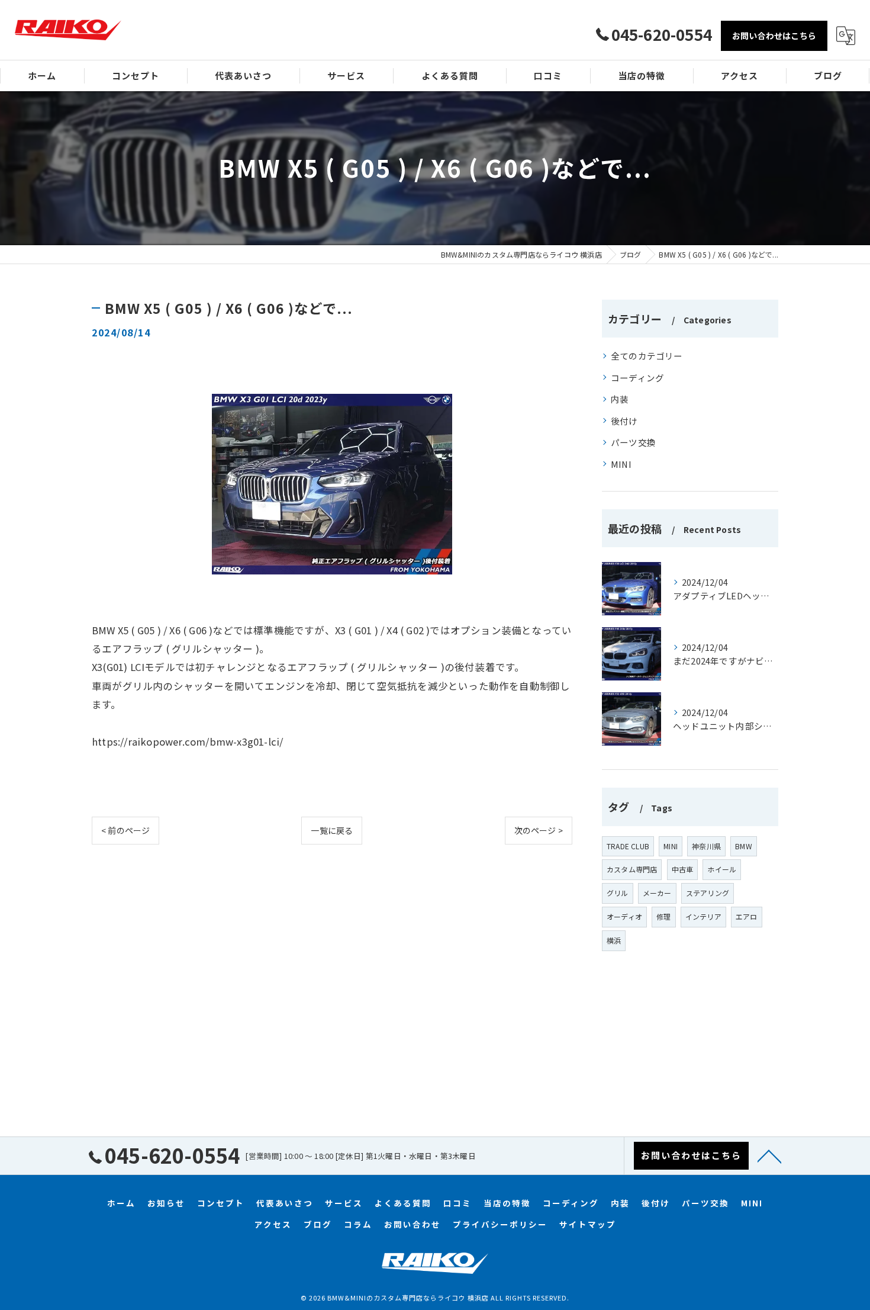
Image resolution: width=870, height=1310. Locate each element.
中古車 (683, 869)
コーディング (637, 377)
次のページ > (538, 830)
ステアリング (707, 893)
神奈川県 (706, 846)
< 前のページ (125, 830)
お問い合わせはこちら (774, 35)
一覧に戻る (332, 830)
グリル (618, 893)
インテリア (703, 916)
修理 (663, 916)
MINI (621, 464)
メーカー (657, 893)
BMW (743, 846)
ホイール (721, 869)
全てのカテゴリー (647, 355)
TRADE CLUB (628, 846)
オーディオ (624, 916)
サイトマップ (587, 1224)
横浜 (614, 940)
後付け (624, 421)
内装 (620, 399)
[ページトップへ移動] (769, 1155)
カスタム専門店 (632, 869)
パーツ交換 (633, 442)
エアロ (747, 916)
